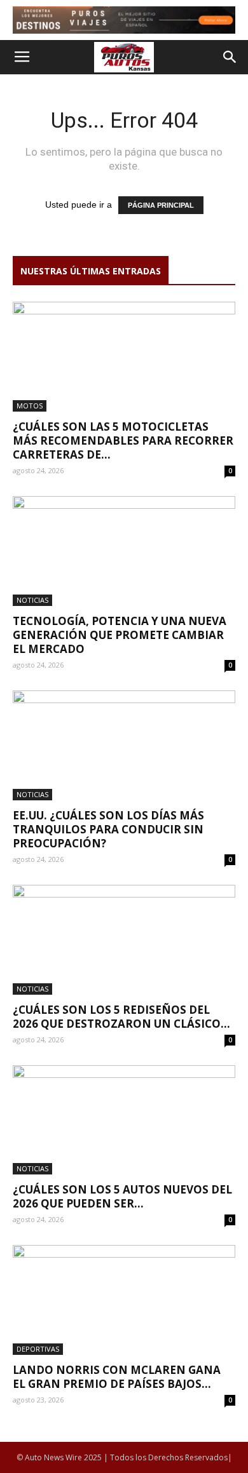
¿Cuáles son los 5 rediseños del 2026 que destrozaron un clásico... (121, 1016)
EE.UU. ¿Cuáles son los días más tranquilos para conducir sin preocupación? (108, 829)
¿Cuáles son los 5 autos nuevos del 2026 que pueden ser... (122, 1196)
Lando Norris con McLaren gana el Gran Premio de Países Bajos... (117, 1376)
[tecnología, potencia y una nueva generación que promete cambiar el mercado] (124, 551)
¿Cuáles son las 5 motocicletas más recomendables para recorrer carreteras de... (123, 440)
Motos (30, 405)
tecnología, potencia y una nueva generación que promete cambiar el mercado (119, 635)
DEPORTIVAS (38, 1349)
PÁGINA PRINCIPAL (161, 205)
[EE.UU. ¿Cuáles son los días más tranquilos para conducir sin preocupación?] (124, 745)
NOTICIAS (32, 600)
